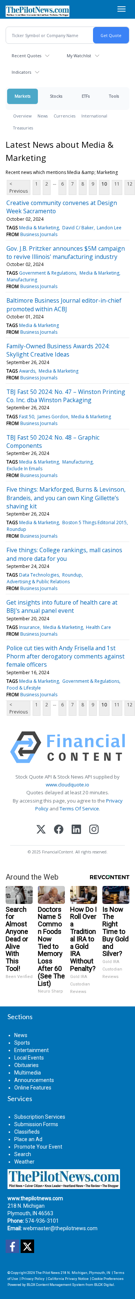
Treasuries (23, 128)
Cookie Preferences (108, 1279)
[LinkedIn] (76, 830)
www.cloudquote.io (67, 784)
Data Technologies (39, 575)
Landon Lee (109, 227)
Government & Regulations (47, 273)
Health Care (98, 627)
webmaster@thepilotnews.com (60, 1228)
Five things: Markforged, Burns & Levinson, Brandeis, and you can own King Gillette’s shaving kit (66, 497)
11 (117, 184)
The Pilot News (48, 1273)
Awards (27, 371)
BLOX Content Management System (56, 1285)
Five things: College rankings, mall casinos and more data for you (64, 554)
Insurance (29, 627)
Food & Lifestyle (24, 688)
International (94, 116)
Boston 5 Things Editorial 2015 (94, 522)
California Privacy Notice (68, 1279)
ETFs (86, 96)
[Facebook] (58, 830)
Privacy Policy (33, 1279)
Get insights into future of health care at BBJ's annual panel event (61, 606)
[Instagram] (94, 830)
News (43, 116)
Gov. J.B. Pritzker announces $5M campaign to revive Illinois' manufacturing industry (65, 252)
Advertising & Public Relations (38, 581)
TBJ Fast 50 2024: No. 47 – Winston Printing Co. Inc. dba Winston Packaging (65, 396)
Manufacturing (22, 279)
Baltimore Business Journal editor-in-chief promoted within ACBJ (64, 304)
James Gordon (53, 416)
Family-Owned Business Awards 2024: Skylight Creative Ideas (58, 350)
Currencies (64, 116)
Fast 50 (26, 416)
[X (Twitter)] (41, 830)
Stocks (56, 96)
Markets (22, 96)
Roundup (16, 529)
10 (104, 184)
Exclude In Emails (24, 468)
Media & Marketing (39, 227)
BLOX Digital (104, 1285)
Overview (22, 116)
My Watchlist (79, 55)
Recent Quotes (26, 55)
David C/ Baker (78, 227)
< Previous (18, 187)
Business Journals (38, 234)
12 (129, 184)
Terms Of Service (79, 808)
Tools (114, 96)
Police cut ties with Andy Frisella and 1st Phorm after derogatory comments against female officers (65, 656)
